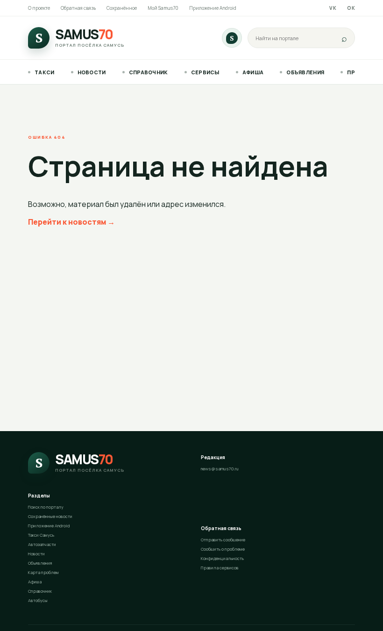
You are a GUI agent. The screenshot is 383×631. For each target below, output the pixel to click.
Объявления (305, 72)
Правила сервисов (220, 568)
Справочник (148, 72)
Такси (45, 72)
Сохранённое (121, 8)
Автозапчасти (42, 544)
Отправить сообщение (223, 540)
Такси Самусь (41, 535)
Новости (92, 72)
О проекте (39, 8)
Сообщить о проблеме (223, 549)
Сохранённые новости (50, 516)
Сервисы (205, 72)
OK (351, 8)
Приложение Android (212, 8)
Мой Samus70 (163, 8)
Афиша (253, 72)
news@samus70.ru (220, 469)
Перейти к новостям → (71, 222)
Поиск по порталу (46, 507)
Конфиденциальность (222, 558)
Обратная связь (78, 8)
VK (332, 8)
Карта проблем (43, 572)
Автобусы (38, 600)
